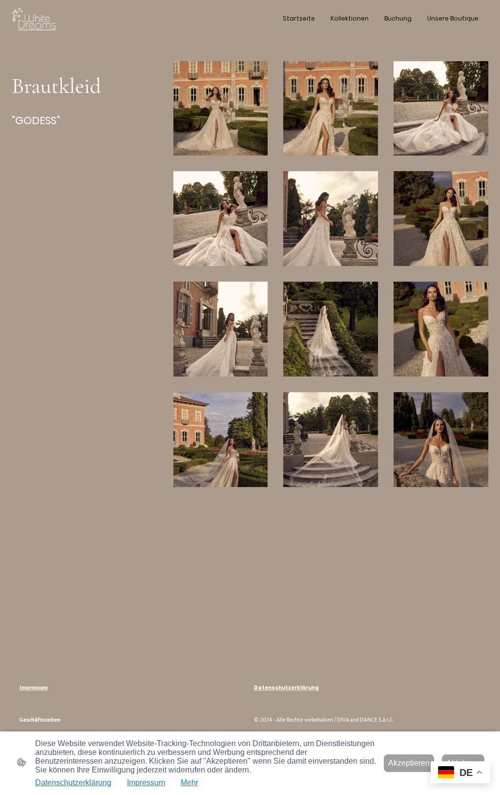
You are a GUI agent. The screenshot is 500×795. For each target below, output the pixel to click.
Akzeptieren (409, 763)
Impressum (146, 782)
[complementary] (460, 773)
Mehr (189, 782)
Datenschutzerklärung (73, 782)
